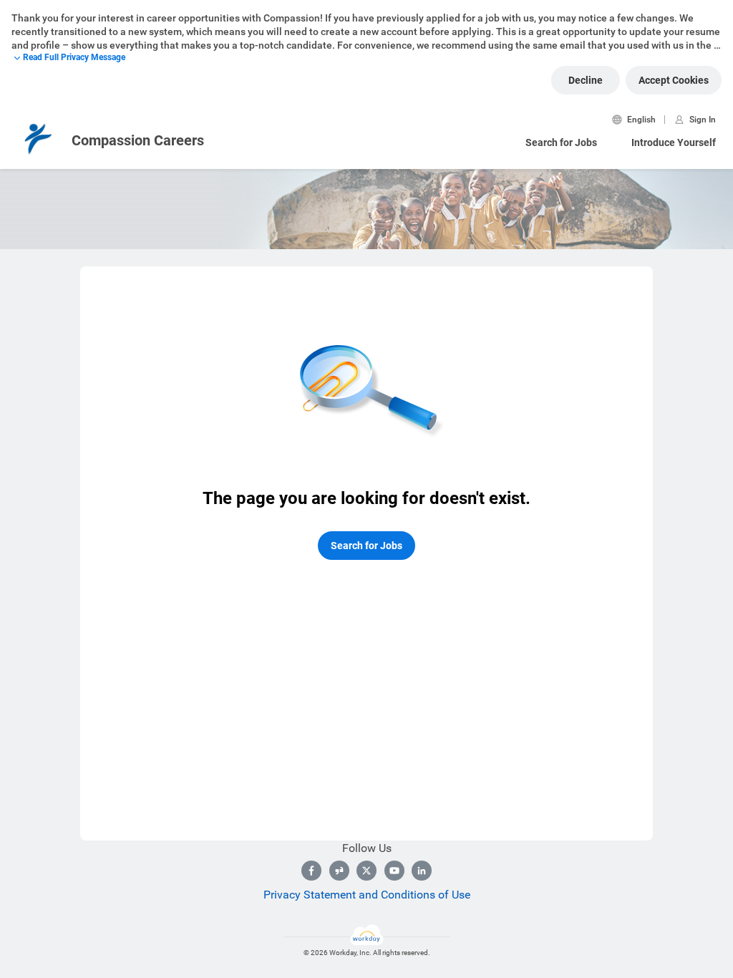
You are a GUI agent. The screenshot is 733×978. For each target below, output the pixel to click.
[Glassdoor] (339, 871)
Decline (585, 80)
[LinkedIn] (422, 871)
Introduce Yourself (673, 142)
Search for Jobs (561, 142)
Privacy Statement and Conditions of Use (366, 894)
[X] (366, 871)
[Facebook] (311, 871)
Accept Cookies (674, 80)
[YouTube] (394, 871)
